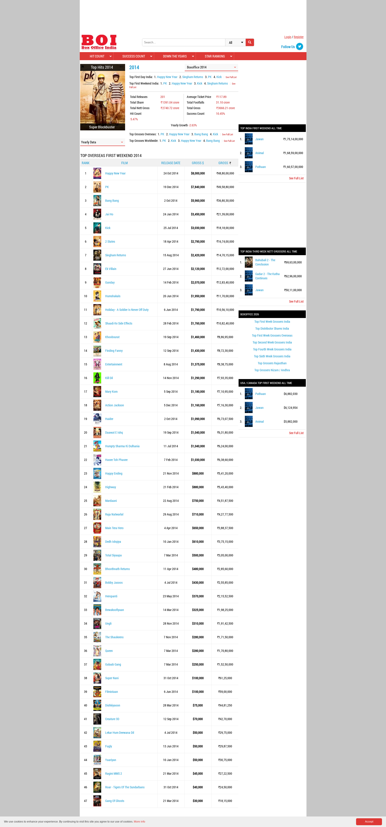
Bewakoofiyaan (114, 610)
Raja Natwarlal (114, 514)
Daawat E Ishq (114, 432)
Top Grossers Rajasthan (272, 363)
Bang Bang (201, 134)
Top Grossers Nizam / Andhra (272, 370)
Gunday (110, 282)
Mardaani (111, 500)
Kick (219, 77)
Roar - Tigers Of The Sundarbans (125, 787)
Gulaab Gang (113, 664)
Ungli (108, 623)
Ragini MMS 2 (113, 773)
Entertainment (113, 364)
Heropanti (111, 596)
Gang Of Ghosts (114, 801)
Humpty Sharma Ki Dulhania (122, 446)
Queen (109, 651)
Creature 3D (112, 719)
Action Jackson (114, 405)
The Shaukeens (114, 637)
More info (139, 821)
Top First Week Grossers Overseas (272, 335)
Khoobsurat (112, 337)
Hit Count (97, 56)
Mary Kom (111, 391)
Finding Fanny (114, 350)
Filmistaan (111, 691)
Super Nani (112, 678)
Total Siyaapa (113, 555)
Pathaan (260, 167)
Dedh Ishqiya (113, 541)
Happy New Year (167, 77)
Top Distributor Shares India (272, 328)
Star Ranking (215, 56)
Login (287, 37)
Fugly (108, 746)
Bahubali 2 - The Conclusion (265, 262)
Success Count (133, 56)
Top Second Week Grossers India (272, 342)
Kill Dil (109, 378)
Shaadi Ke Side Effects (118, 323)
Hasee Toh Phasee (116, 460)
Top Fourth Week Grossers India (272, 349)
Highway (110, 487)
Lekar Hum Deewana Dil (119, 732)
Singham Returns (192, 77)
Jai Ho (109, 214)
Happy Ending (113, 473)
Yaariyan (110, 760)
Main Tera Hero (114, 528)
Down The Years (175, 56)
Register (299, 37)
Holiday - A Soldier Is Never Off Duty (127, 309)
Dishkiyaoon (112, 705)
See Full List (231, 77)
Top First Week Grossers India (272, 321)
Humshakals (112, 296)
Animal (259, 153)
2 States (110, 241)
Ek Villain (110, 269)
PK (210, 77)
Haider (109, 419)
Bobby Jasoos (114, 582)
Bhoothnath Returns (117, 569)
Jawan (259, 139)
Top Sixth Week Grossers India (272, 356)
